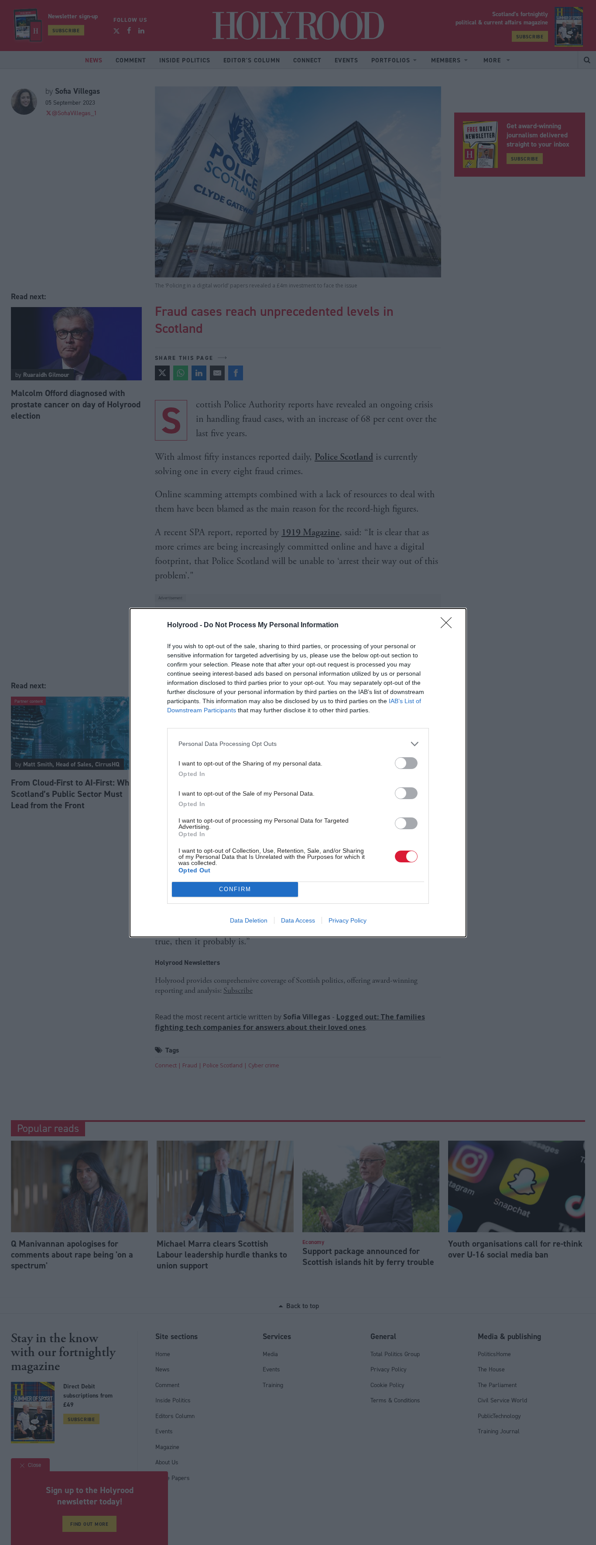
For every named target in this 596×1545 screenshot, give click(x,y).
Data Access (298, 920)
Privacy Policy (348, 920)
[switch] (406, 763)
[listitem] (298, 744)
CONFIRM (235, 889)
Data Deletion (248, 920)
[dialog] (298, 772)
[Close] (449, 625)
